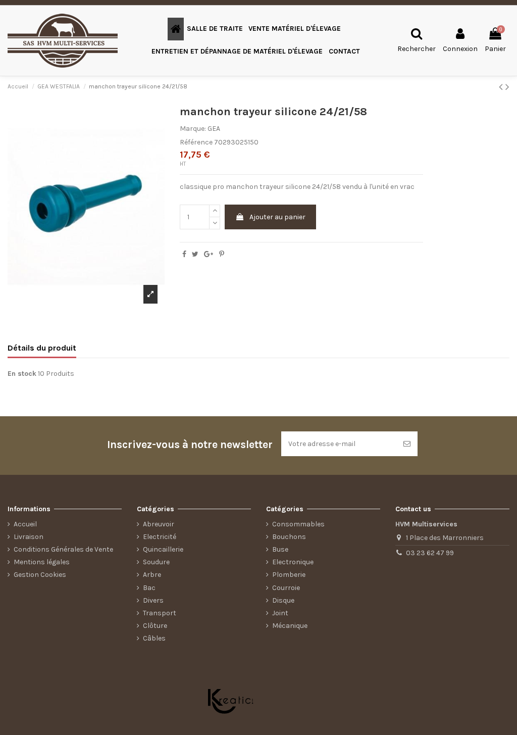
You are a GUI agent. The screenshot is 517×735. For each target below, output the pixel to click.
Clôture (155, 625)
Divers (153, 600)
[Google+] (208, 254)
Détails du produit (42, 348)
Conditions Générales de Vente (63, 549)
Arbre (152, 574)
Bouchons (289, 536)
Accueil (25, 524)
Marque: (193, 128)
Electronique (293, 562)
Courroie (286, 587)
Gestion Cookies (40, 574)
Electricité (159, 536)
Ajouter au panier (277, 217)
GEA (214, 128)
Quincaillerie (163, 549)
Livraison (28, 536)
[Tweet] (195, 254)
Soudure (156, 562)
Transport (159, 613)
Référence (196, 142)
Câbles (154, 638)
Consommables (298, 524)
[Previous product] (502, 87)
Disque (283, 600)
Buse (280, 549)
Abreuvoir (158, 524)
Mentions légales (42, 562)
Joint (280, 613)
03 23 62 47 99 (430, 553)
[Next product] (507, 87)
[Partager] (184, 254)
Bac (149, 587)
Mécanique (289, 625)
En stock (22, 373)
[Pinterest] (221, 254)
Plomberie (288, 574)
